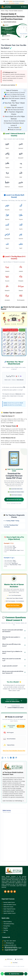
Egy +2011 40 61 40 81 (10, 940)
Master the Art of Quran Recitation (14, 121)
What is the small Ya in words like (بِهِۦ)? (11, 659)
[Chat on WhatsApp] (2, 973)
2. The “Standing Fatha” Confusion (11, 526)
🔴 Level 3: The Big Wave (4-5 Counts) (14, 96)
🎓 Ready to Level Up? (14, 129)
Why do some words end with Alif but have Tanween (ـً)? (12, 672)
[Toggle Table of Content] (24, 90)
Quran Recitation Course (9, 904)
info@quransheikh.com (10, 945)
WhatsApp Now (9, 943)
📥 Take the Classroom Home (15, 109)
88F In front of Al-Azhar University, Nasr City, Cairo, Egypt (13, 947)
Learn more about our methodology (13, 800)
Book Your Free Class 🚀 (14, 605)
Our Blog (5, 930)
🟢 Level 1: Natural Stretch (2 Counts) (14, 92)
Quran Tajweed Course (9, 909)
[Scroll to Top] (25, 973)
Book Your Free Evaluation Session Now (14, 750)
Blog (6, 10)
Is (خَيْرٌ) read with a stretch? (10, 666)
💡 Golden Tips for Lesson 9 (13, 107)
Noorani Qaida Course (9, 902)
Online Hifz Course (8, 906)
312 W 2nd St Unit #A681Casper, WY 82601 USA (11, 950)
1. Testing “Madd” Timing (12, 520)
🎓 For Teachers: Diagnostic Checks (13, 113)
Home (2, 10)
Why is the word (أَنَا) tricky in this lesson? (11, 645)
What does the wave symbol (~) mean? (11, 637)
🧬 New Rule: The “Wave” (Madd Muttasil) (14, 104)
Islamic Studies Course (9, 913)
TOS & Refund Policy (8, 923)
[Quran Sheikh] (6, 7)
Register (5, 928)
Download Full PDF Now (14, 499)
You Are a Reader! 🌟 (14, 127)
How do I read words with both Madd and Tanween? (12, 630)
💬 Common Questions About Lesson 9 (14, 124)
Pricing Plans (6, 926)
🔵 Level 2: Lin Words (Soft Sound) (14, 94)
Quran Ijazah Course (8, 911)
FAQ (4, 932)
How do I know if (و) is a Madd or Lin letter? (12, 652)
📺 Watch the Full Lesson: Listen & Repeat (13, 100)
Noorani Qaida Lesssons (16, 10)
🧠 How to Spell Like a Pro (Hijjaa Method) (14, 118)
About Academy (7, 921)
